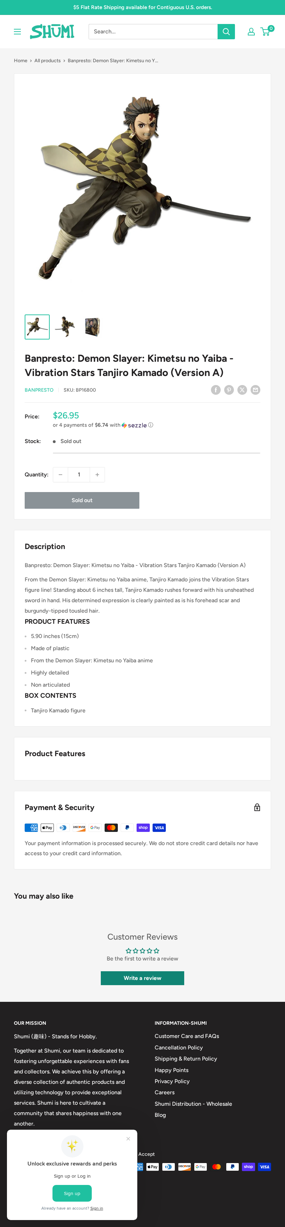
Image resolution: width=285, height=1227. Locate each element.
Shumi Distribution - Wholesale (193, 1104)
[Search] (226, 31)
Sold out (82, 500)
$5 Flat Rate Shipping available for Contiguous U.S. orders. (142, 7)
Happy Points (171, 1070)
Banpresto (39, 390)
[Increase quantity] (97, 474)
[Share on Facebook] (216, 389)
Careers (164, 1092)
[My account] (251, 31)
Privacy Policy (172, 1081)
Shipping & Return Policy (186, 1058)
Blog (160, 1115)
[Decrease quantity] (60, 474)
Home (20, 61)
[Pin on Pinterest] (229, 389)
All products (47, 61)
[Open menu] (17, 31)
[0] (265, 31)
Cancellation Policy (179, 1047)
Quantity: (37, 474)
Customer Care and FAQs (187, 1036)
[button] (156, 425)
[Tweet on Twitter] (242, 389)
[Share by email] (255, 389)
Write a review (142, 978)
